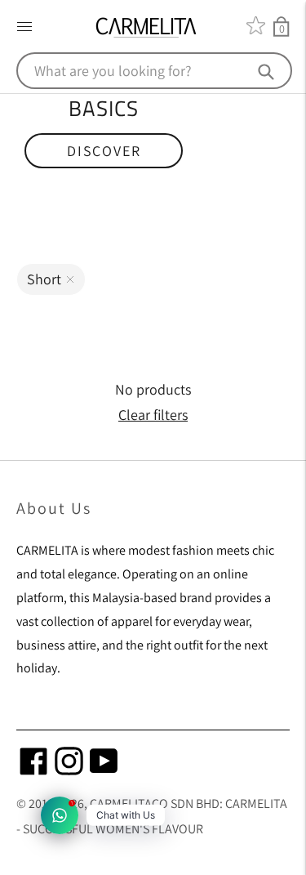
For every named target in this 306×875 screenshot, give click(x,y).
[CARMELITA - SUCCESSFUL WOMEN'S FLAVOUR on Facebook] (34, 770)
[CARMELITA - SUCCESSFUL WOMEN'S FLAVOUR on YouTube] (104, 770)
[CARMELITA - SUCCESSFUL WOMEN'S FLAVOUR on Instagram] (69, 770)
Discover (103, 150)
